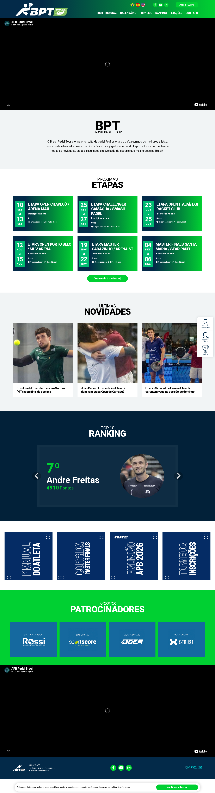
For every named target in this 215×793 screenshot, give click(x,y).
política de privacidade (120, 787)
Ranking (205, 354)
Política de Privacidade (39, 770)
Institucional (107, 12)
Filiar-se (205, 341)
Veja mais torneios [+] (107, 278)
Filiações (176, 12)
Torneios (146, 12)
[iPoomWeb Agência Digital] (193, 767)
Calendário (128, 12)
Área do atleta (205, 328)
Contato (191, 12)
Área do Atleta (186, 5)
